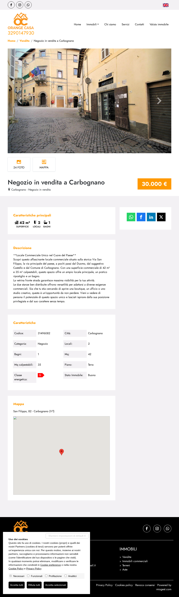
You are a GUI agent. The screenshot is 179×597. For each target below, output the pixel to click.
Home (77, 24)
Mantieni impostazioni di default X (67, 535)
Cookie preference (50, 564)
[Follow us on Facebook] (11, 4)
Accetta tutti (16, 585)
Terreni (126, 565)
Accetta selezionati (55, 585)
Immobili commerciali (135, 561)
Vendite (25, 41)
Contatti (139, 24)
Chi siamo (110, 24)
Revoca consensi (145, 585)
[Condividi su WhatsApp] (131, 217)
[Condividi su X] (161, 217)
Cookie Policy (16, 568)
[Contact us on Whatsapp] (28, 4)
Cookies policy (124, 585)
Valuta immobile (159, 24)
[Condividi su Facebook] (141, 217)
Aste (124, 570)
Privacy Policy (104, 585)
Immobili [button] (92, 24)
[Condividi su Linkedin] (151, 217)
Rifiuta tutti (34, 585)
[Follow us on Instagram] (19, 4)
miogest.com (163, 589)
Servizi (125, 24)
